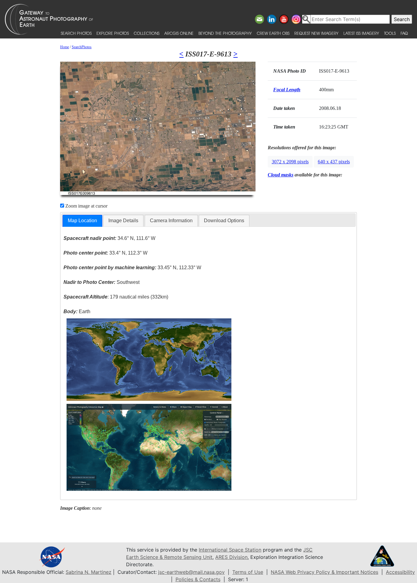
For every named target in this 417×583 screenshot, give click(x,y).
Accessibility (400, 572)
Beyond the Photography (225, 33)
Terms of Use (247, 572)
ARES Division (231, 557)
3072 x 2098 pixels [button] (290, 161)
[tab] (82, 221)
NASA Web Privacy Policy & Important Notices (324, 572)
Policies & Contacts (198, 579)
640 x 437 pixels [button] (334, 161)
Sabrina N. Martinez (88, 572)
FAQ (404, 33)
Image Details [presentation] (123, 220)
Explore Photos (112, 33)
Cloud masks (280, 174)
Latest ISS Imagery (361, 33)
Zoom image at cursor (85, 205)
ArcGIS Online (179, 33)
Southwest (101, 282)
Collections (146, 33)
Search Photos (76, 33)
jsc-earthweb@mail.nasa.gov (191, 572)
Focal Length (286, 89)
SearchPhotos (82, 47)
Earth (76, 311)
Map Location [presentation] (82, 220)
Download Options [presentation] (224, 220)
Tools (390, 33)
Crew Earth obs (273, 33)
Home (64, 47)
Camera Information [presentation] (171, 220)
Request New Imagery (316, 33)
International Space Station (230, 550)
